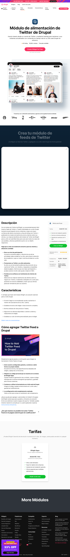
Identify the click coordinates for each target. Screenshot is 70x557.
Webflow (17, 523)
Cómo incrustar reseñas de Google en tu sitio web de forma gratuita (62, 524)
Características (39, 8)
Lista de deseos (45, 534)
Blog (19, 4)
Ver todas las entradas (60, 542)
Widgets (13, 4)
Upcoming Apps (45, 546)
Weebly (17, 537)
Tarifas (54, 8)
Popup (3, 530)
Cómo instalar (47, 8)
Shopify (17, 530)
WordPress (17, 526)
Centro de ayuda (26, 4)
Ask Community (45, 521)
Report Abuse (45, 523)
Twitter (30, 543)
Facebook (30, 536)
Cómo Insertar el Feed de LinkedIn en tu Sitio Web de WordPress (62, 529)
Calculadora (4, 535)
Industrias (44, 543)
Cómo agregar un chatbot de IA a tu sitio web (61, 519)
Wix (16, 521)
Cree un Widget (64, 8)
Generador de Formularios (7, 539)
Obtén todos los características (10, 320)
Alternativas (45, 541)
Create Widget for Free (35, 49)
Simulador (30, 8)
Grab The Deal (10, 552)
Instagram (30, 539)
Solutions (44, 532)
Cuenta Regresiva (5, 523)
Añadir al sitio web (35, 476)
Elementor (17, 528)
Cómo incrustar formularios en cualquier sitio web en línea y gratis (61, 539)
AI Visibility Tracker (46, 530)
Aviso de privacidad (28, 554)
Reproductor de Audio (6, 537)
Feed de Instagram (6, 521)
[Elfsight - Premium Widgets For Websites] (4, 4)
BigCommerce (18, 539)
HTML (16, 532)
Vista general (22, 8)
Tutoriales (44, 536)
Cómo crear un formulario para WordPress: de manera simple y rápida (61, 534)
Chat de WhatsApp (6, 528)
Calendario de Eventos (7, 532)
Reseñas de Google (6, 519)
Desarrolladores (32, 528)
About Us (30, 521)
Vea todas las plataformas (21, 544)
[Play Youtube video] (20, 345)
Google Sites (18, 535)
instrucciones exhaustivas (8, 404)
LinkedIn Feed (4, 526)
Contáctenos (31, 519)
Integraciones (45, 539)
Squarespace (18, 519)
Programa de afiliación (34, 526)
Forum (29, 534)
